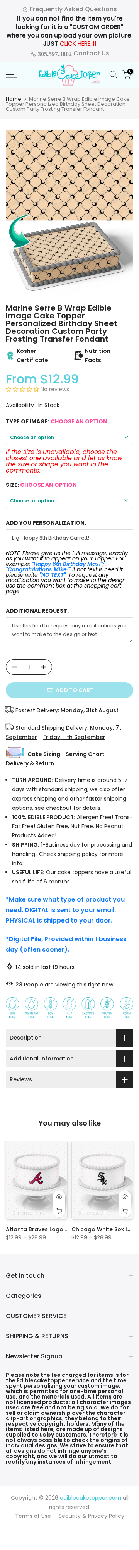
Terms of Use (33, 1516)
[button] (23, 389)
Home (13, 98)
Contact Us (72, 53)
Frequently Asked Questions (72, 9)
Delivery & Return (30, 763)
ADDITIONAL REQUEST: (37, 611)
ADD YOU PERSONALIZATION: (46, 523)
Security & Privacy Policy (91, 1516)
